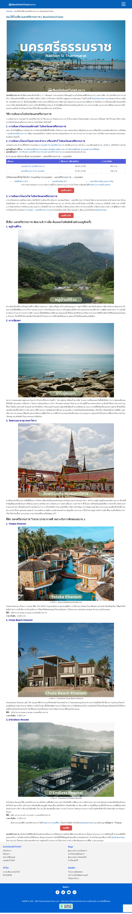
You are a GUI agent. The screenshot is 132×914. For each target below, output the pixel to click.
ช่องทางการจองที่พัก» (51, 823)
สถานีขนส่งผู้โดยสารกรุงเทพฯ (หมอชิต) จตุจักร (42, 149)
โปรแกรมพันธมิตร (75, 872)
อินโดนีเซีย (7, 875)
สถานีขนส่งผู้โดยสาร (76, 854)
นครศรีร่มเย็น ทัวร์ (59, 181)
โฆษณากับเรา (73, 878)
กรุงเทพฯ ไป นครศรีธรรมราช (52, 145)
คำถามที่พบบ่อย (9, 857)
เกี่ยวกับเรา (7, 851)
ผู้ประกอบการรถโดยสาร (77, 851)
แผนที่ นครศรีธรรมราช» (17, 133)
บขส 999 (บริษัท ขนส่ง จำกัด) (101, 181)
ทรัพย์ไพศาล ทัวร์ (21, 181)
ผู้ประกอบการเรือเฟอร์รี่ (77, 857)
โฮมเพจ (9, 11)
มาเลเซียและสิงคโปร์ (11, 872)
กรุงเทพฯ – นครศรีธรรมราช (37, 210)
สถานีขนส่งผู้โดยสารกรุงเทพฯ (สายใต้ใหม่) (82, 149)
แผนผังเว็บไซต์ (9, 860)
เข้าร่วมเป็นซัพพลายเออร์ (78, 875)
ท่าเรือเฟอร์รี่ (73, 860)
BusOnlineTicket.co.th (51, 901)
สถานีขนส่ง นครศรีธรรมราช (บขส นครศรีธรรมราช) (40, 152)
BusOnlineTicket (98, 98)
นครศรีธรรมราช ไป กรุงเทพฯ (32, 171)
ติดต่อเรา (6, 854)
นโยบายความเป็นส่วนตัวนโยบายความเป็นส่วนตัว (78, 901)
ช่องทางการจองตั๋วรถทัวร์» (100, 185)
